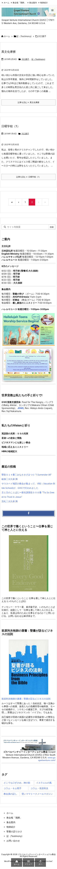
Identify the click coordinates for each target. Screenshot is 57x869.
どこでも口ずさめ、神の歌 (17, 782)
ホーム (6, 2)
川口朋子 (25, 59)
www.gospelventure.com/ (46, 758)
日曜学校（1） (10, 126)
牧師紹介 (44, 2)
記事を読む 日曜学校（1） (28, 177)
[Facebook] (28, 513)
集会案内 (33, 2)
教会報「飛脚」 (19, 2)
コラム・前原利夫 (39, 788)
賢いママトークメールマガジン (37, 793)
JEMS (20, 408)
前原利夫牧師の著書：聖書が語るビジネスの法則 (26, 698)
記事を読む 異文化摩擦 (28, 102)
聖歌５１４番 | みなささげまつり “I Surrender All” (26, 474)
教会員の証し (10, 793)
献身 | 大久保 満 (10, 479)
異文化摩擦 (8, 51)
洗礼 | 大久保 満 (10, 501)
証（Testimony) (24, 36)
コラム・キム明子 (12, 788)
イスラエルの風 (44, 782)
